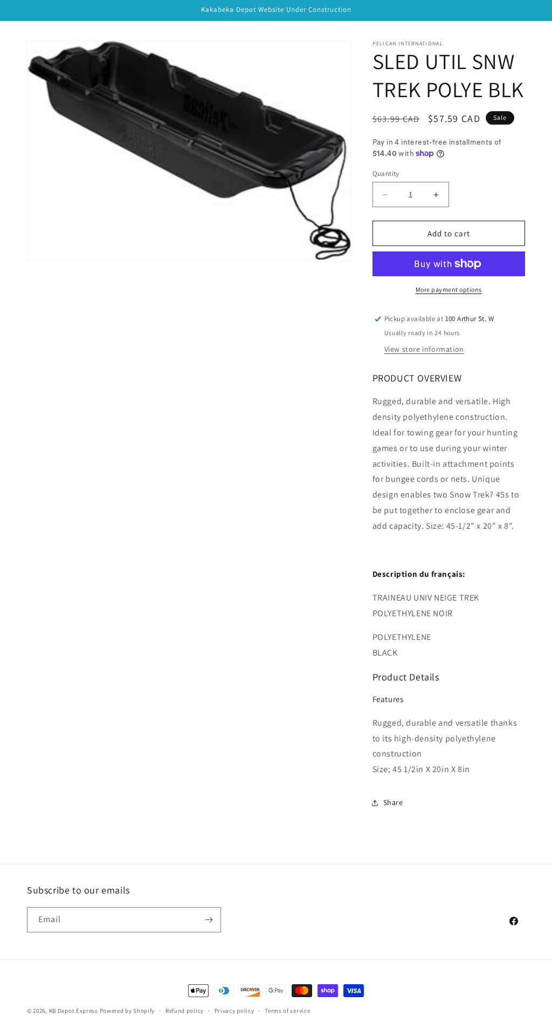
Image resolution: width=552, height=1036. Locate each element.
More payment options (449, 289)
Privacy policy (234, 1010)
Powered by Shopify (127, 1010)
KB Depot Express (73, 1010)
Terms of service (287, 1010)
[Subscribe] (208, 919)
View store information (424, 349)
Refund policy (184, 1010)
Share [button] (393, 802)
